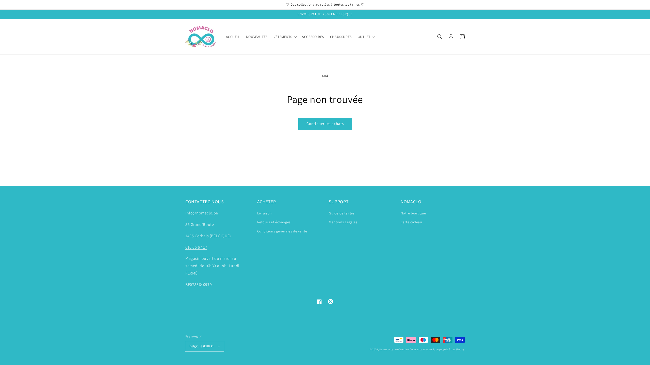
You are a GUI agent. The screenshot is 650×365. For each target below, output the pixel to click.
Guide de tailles (342, 213)
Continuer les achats (325, 123)
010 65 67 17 (196, 247)
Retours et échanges (274, 222)
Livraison (264, 213)
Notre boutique (413, 213)
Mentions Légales (343, 222)
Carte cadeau (411, 222)
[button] (439, 36)
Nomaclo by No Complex (394, 349)
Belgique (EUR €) (201, 346)
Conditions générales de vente (282, 231)
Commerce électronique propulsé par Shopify (437, 349)
